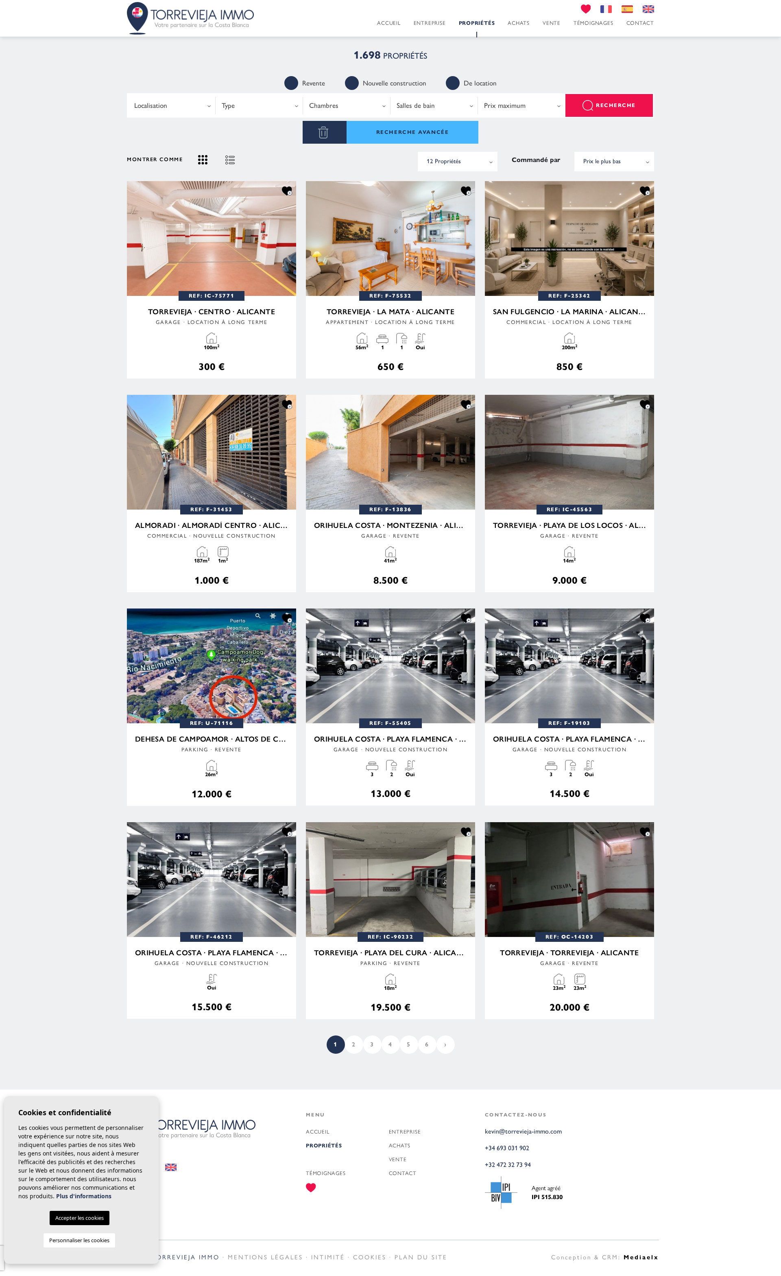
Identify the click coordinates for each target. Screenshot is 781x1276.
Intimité (328, 1256)
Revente (313, 83)
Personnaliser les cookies (79, 1240)
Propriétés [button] (477, 23)
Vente (552, 22)
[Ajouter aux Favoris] (287, 190)
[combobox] (172, 105)
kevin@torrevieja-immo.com (523, 1131)
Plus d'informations (83, 1196)
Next (288, 238)
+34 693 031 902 (507, 1148)
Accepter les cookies (79, 1217)
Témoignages (593, 22)
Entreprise (430, 22)
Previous (135, 238)
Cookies (369, 1256)
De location (480, 83)
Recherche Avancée (412, 132)
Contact (640, 22)
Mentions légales (265, 1256)
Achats (519, 22)
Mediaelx (641, 1257)
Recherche (616, 105)
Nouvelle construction (394, 83)
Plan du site (421, 1256)
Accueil (388, 22)
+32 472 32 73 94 (508, 1165)
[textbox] (171, 105)
